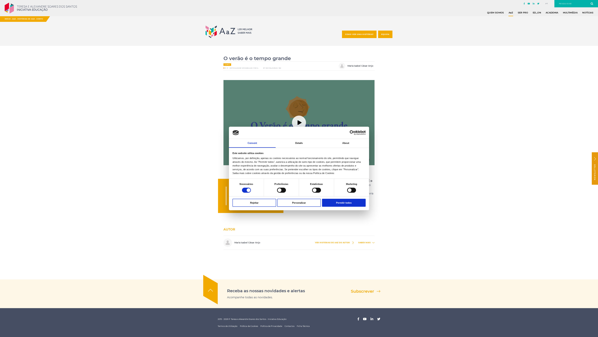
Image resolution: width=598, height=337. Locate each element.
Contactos (289, 326)
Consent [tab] (252, 143)
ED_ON (537, 12)
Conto (39, 19)
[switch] (281, 190)
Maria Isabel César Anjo (360, 65)
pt (547, 4)
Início (8, 19)
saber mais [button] (364, 243)
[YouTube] (529, 4)
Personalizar (299, 202)
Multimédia (570, 12)
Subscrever (362, 291)
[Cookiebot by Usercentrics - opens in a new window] (352, 132)
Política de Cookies (249, 326)
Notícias (587, 12)
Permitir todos (344, 202)
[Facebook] (524, 4)
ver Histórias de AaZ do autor (332, 243)
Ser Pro (523, 12)
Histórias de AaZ (26, 19)
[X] (538, 4)
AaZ (14, 19)
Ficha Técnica (303, 326)
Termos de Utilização (227, 326)
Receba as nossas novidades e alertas (266, 290)
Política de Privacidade (271, 326)
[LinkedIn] (533, 4)
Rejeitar (254, 202)
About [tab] (345, 143)
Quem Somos (495, 12)
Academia (552, 12)
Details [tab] (299, 143)
